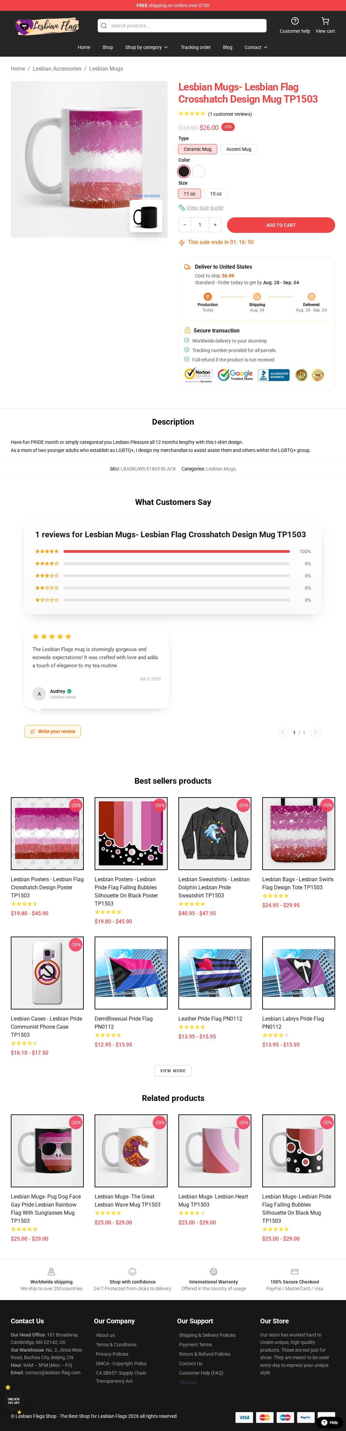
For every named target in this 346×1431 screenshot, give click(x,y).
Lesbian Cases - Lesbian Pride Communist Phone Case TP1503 (46, 1027)
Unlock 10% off (14, 1401)
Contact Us (190, 1363)
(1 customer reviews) (230, 114)
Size (183, 183)
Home (18, 68)
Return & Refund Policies (204, 1354)
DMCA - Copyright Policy (121, 1363)
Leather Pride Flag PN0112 (210, 1019)
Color (184, 160)
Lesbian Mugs (106, 68)
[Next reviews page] (316, 733)
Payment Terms (195, 1344)
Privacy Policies (112, 1354)
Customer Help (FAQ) (201, 1373)
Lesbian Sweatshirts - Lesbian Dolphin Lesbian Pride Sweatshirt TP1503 (214, 887)
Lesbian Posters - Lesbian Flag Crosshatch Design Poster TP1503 (47, 887)
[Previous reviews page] (283, 733)
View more (173, 1071)
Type (183, 138)
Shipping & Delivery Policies (207, 1335)
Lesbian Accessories (57, 68)
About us (105, 1335)
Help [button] (334, 1422)
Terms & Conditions (116, 1344)
